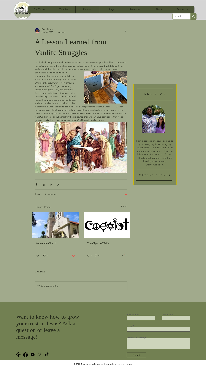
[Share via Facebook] (36, 184)
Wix (130, 364)
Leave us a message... (137, 337)
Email (129, 326)
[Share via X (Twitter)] (43, 184)
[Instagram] (39, 354)
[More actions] (125, 30)
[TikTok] (46, 354)
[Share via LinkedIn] (51, 184)
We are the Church (46, 243)
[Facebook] (25, 354)
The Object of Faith (98, 243)
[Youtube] (32, 354)
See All (124, 206)
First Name (132, 314)
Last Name (167, 314)
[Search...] (193, 16)
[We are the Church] (55, 225)
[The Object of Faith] (107, 225)
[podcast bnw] (18, 354)
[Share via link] (58, 184)
